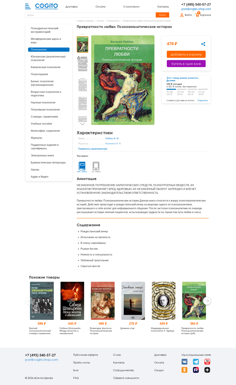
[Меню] (28, 6)
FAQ (76, 378)
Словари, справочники (44, 116)
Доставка (72, 6)
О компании (131, 6)
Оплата (100, 6)
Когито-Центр (112, 148)
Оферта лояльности (126, 378)
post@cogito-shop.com (196, 9)
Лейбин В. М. (112, 138)
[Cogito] (46, 7)
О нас (117, 354)
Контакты (163, 6)
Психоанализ (39, 49)
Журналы (36, 137)
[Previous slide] (82, 34)
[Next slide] (82, 124)
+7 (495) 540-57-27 (196, 4)
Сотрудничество (123, 370)
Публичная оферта (85, 354)
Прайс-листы (81, 362)
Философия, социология (45, 130)
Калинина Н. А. (113, 143)
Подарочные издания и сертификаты (45, 147)
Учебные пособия (41, 123)
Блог (76, 370)
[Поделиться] (203, 44)
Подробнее (202, 100)
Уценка (35, 169)
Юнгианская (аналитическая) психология (48, 58)
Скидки (159, 370)
